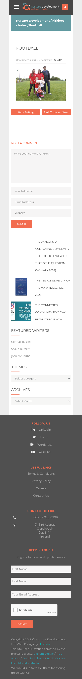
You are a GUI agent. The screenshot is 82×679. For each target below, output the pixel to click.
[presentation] (34, 610)
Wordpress (44, 445)
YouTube (44, 452)
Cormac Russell (21, 342)
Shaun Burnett (20, 349)
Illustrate (44, 644)
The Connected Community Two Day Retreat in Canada (50, 312)
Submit (22, 623)
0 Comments (46, 60)
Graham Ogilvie (43, 653)
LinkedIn (44, 429)
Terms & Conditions (41, 473)
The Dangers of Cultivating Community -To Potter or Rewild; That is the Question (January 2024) (52, 256)
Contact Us (41, 495)
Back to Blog (25, 112)
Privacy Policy (41, 481)
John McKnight (20, 356)
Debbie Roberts (33, 658)
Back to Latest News (56, 112)
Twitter (44, 437)
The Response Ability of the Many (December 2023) (52, 287)
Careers (41, 488)
